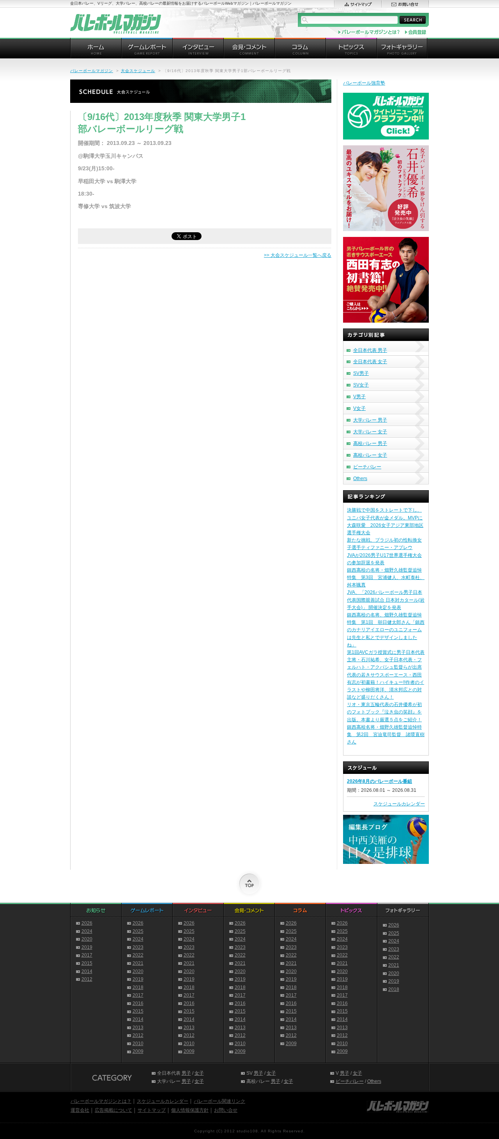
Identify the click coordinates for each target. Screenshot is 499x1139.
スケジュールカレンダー (399, 804)
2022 (138, 955)
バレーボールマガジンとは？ (101, 1101)
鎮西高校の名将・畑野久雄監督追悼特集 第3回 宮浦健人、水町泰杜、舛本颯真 (386, 577)
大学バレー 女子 (370, 431)
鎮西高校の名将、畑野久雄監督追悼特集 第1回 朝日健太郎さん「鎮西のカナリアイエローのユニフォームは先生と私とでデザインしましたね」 (386, 630)
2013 (138, 1027)
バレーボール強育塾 (364, 83)
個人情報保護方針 (190, 1110)
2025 (138, 931)
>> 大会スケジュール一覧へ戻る (297, 255)
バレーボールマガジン (91, 71)
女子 (199, 1073)
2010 (138, 1043)
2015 (86, 963)
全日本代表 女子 (370, 361)
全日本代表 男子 (370, 350)
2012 (86, 979)
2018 (138, 987)
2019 (86, 947)
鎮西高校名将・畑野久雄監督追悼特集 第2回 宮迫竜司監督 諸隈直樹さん (386, 734)
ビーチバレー (367, 467)
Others (360, 478)
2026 (86, 923)
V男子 (359, 396)
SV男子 (361, 373)
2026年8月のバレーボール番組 (379, 781)
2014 (86, 971)
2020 (86, 939)
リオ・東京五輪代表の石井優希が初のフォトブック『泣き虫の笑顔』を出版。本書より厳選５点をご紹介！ (384, 712)
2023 (138, 947)
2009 (138, 1051)
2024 (86, 931)
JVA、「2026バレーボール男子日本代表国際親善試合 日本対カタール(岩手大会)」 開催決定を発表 (386, 600)
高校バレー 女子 (370, 455)
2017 (86, 955)
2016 (138, 1003)
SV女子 (361, 385)
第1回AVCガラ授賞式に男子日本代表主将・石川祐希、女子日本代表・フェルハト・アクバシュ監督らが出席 (386, 660)
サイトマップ (152, 1110)
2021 (138, 963)
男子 (186, 1073)
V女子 (359, 408)
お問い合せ (225, 1110)
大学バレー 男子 (370, 420)
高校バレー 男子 (370, 443)
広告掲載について (113, 1110)
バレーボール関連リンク (219, 1101)
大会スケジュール (138, 71)
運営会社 (80, 1110)
